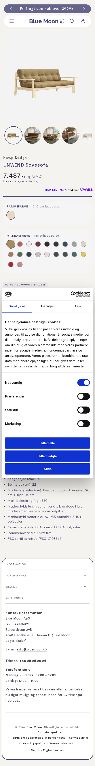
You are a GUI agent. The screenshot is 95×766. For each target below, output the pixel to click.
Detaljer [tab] (47, 306)
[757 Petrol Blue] (29, 254)
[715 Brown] (47, 244)
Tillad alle (47, 443)
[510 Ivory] (47, 254)
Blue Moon (34, 727)
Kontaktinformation (63, 743)
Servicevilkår (79, 737)
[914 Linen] (38, 254)
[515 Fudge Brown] (11, 264)
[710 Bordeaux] (38, 244)
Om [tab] (78, 306)
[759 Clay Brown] (20, 244)
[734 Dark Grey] (56, 244)
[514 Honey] (83, 254)
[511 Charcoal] (56, 254)
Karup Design (15, 158)
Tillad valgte (47, 456)
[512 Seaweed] (65, 254)
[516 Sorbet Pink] (20, 264)
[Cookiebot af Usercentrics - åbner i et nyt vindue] (70, 294)
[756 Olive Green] (20, 254)
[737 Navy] (65, 244)
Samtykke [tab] (17, 306)
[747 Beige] (83, 244)
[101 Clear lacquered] (11, 215)
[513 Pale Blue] (74, 254)
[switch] (83, 396)
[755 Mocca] (11, 254)
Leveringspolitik (33, 743)
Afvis (47, 469)
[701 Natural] (29, 244)
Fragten (8, 181)
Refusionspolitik (49, 732)
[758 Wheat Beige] (11, 244)
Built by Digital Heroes (47, 750)
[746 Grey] (74, 244)
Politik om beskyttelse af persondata (38, 737)
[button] (72, 21)
